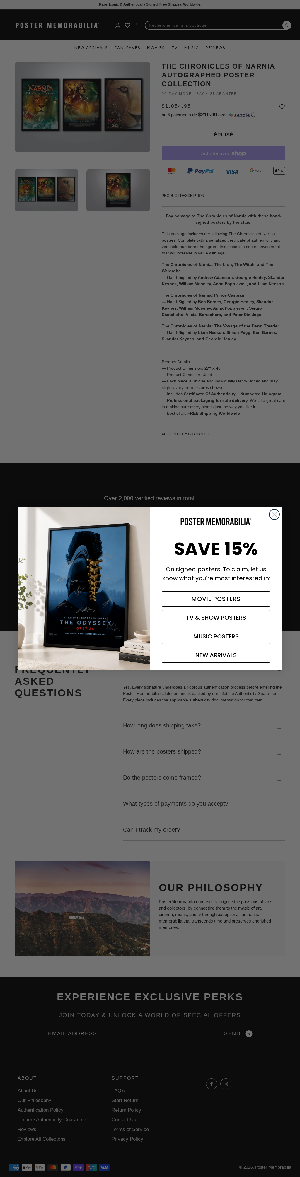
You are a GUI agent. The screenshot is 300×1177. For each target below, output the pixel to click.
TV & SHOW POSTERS (216, 618)
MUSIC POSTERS (216, 636)
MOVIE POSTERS (216, 599)
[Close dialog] (274, 514)
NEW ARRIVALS (216, 655)
